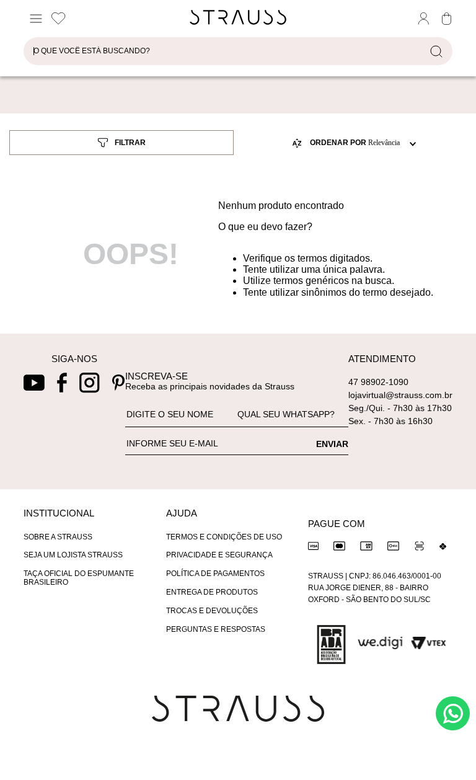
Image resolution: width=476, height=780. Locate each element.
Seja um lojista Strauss (73, 555)
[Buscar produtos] (438, 51)
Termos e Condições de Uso (224, 537)
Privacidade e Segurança (219, 555)
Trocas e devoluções (212, 610)
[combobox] (238, 54)
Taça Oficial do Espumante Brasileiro (79, 578)
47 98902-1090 (378, 382)
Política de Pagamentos (215, 573)
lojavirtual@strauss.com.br (400, 395)
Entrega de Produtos (212, 592)
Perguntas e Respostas (215, 629)
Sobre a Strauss (58, 537)
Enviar (332, 444)
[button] (117, 143)
